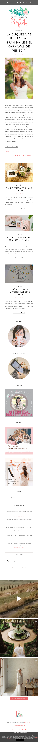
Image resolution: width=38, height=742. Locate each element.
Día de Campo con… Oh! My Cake (19, 189)
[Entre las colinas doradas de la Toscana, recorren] (19, 599)
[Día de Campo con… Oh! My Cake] (19, 172)
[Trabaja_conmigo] (19, 379)
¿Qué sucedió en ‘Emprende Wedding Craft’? (19, 292)
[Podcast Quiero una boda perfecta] (19, 416)
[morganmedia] (19, 718)
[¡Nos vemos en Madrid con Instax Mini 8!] (19, 223)
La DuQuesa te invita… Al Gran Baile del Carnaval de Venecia (19, 42)
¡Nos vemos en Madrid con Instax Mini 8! (19, 238)
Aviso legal (27, 723)
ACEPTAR (20, 740)
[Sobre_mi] (19, 347)
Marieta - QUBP (10, 151)
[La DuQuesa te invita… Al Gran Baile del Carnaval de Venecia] (19, 78)
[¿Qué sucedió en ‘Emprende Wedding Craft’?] (19, 273)
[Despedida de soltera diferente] (19, 454)
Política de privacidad (19, 725)
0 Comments (28, 155)
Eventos (19, 30)
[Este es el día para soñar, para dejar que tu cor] (19, 638)
